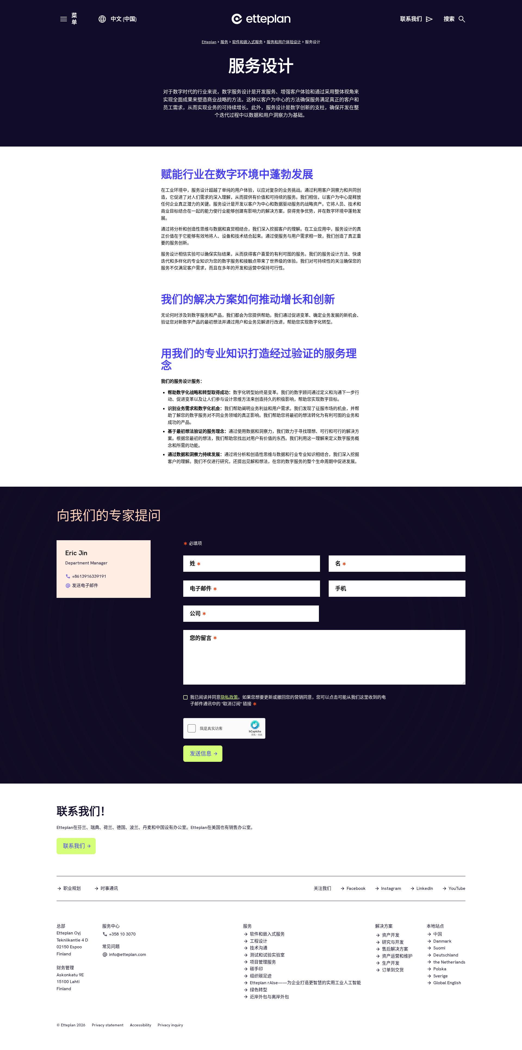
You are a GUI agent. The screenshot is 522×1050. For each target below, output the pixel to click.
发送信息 (201, 753)
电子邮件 (201, 588)
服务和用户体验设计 (284, 41)
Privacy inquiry (170, 1025)
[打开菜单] (64, 19)
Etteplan (209, 41)
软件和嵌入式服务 (247, 41)
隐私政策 (229, 697)
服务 (224, 41)
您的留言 (201, 638)
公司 (195, 613)
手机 (340, 588)
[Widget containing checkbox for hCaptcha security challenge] (224, 728)
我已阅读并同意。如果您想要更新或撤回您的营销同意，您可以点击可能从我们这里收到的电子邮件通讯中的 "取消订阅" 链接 (288, 700)
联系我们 (74, 846)
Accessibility (140, 1025)
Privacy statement (107, 1025)
